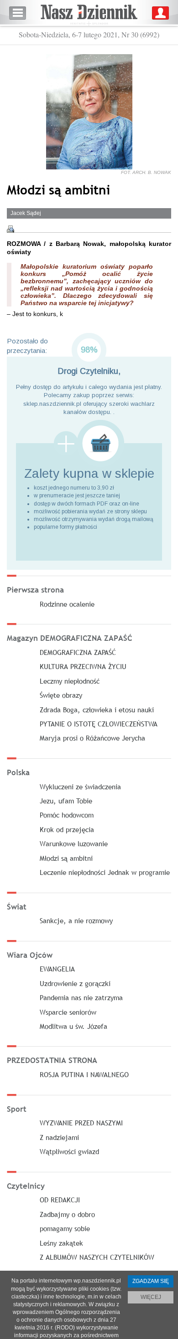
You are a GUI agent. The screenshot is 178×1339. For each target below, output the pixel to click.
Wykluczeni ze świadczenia (80, 786)
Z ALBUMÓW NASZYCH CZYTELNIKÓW (97, 1257)
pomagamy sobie (65, 1228)
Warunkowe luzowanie (74, 843)
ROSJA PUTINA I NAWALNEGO (84, 1074)
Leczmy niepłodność (69, 680)
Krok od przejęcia (67, 829)
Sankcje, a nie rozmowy (76, 920)
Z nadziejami (59, 1137)
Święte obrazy (61, 695)
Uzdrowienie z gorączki (75, 983)
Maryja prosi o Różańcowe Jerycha (92, 737)
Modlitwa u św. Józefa (73, 1026)
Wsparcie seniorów (68, 1012)
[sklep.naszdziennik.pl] (89, 443)
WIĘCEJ (151, 1297)
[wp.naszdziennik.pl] (89, 13)
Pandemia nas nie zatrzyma (81, 997)
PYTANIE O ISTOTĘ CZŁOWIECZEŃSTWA (98, 723)
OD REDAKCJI (60, 1199)
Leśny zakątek (61, 1242)
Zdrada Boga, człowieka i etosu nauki (97, 709)
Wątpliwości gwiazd (69, 1151)
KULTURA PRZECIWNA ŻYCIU (83, 666)
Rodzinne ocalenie (67, 603)
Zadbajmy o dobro (67, 1214)
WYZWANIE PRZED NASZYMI (81, 1122)
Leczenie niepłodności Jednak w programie (105, 872)
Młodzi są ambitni (66, 858)
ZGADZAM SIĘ (150, 1281)
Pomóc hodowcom (67, 814)
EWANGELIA (57, 968)
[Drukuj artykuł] (10, 229)
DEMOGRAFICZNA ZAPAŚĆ (78, 652)
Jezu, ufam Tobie (66, 800)
